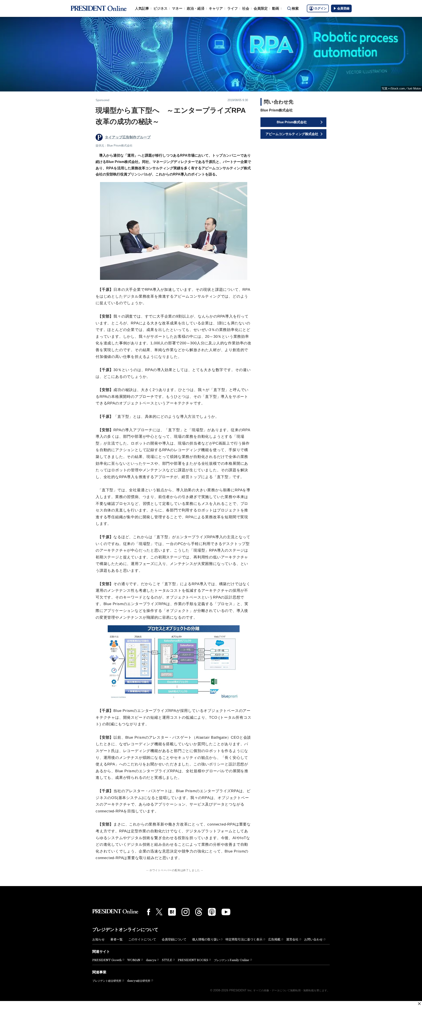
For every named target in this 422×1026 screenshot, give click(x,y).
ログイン (320, 8)
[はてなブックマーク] (172, 912)
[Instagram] (185, 912)
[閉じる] (419, 1003)
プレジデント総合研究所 (106, 980)
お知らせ (98, 939)
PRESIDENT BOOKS (193, 960)
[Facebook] (148, 912)
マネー (177, 8)
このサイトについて (142, 939)
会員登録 (343, 8)
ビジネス (160, 8)
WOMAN (133, 960)
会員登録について (174, 939)
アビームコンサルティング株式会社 (292, 134)
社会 (245, 8)
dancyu (151, 960)
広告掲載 (274, 939)
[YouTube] (226, 912)
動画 (275, 8)
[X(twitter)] (159, 911)
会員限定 (261, 8)
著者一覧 (116, 939)
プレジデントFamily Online (231, 960)
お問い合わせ (313, 939)
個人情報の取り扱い (206, 939)
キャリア (216, 8)
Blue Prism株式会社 (292, 122)
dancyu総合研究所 (138, 980)
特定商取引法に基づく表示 (244, 939)
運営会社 (292, 939)
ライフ (232, 8)
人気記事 (142, 8)
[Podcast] (212, 912)
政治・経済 (195, 8)
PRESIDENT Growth (107, 960)
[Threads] (198, 912)
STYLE (167, 960)
